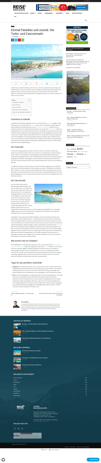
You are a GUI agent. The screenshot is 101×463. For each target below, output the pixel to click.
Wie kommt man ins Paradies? (20, 109)
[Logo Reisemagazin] (23, 7)
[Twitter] (89, 1)
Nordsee (85, 151)
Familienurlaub (72, 151)
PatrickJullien (15, 36)
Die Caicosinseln (17, 107)
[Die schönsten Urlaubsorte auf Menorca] (17, 366)
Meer (82, 151)
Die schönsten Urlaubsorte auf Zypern (31, 350)
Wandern (70, 157)
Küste (79, 151)
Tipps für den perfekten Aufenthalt (21, 112)
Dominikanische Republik (42, 127)
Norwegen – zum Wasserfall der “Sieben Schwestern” (76, 112)
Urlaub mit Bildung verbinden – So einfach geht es (22, 294)
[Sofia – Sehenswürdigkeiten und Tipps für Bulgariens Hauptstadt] (17, 333)
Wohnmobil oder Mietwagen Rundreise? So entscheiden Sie (77, 124)
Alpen (68, 149)
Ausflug (73, 149)
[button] (86, 20)
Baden (80, 149)
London (46, 246)
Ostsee (70, 154)
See (75, 154)
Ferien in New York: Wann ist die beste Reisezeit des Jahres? (50, 294)
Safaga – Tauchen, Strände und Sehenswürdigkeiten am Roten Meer (75, 130)
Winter (75, 157)
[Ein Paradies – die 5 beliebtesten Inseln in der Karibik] (17, 359)
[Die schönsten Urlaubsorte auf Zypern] (17, 352)
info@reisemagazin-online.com (41, 421)
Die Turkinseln (16, 105)
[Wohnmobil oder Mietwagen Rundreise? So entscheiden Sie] (17, 340)
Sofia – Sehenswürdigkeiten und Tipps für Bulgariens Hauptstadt (77, 118)
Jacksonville (59, 224)
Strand (80, 154)
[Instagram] (87, 1)
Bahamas (33, 125)
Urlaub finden (93, 459)
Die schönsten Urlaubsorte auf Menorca (32, 364)
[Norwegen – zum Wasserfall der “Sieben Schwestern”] (17, 325)
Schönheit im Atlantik (18, 102)
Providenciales (52, 129)
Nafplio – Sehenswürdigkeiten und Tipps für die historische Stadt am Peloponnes (78, 136)
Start (12, 24)
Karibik (15, 24)
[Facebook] (85, 1)
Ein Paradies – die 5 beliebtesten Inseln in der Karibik (34, 357)
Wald (85, 154)
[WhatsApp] (22, 40)
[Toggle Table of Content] (28, 100)
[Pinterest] (19, 40)
